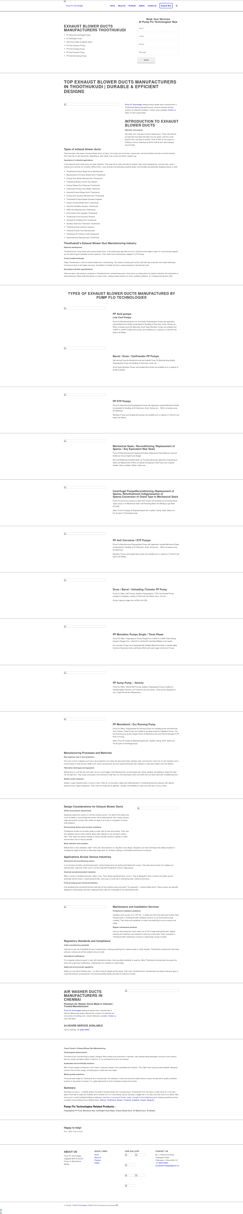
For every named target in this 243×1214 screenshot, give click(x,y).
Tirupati (143, 1100)
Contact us (172, 110)
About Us (97, 1157)
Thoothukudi (111, 1100)
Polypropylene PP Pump (73, 1110)
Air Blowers (150, 1110)
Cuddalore (135, 1100)
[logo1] (73, 5)
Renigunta (150, 1100)
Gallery (97, 1163)
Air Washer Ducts (139, 1110)
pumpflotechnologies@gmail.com (76, 1137)
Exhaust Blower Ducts (124, 1110)
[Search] (176, 5)
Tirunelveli (127, 1100)
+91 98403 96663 (83, 1029)
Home (96, 1154)
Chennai (103, 1100)
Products (97, 1160)
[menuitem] (112, 5)
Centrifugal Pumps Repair (105, 1110)
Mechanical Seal (89, 1110)
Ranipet (119, 1100)
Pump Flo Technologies (133, 104)
